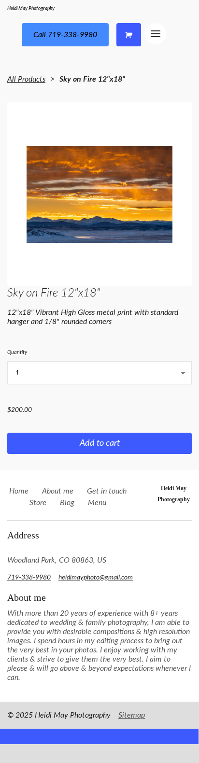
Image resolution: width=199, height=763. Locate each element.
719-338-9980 (29, 577)
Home (18, 491)
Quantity (17, 352)
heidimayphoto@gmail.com (95, 577)
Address (23, 535)
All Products (26, 79)
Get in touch (107, 491)
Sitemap (131, 715)
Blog (67, 503)
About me (57, 491)
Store (37, 503)
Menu (97, 503)
